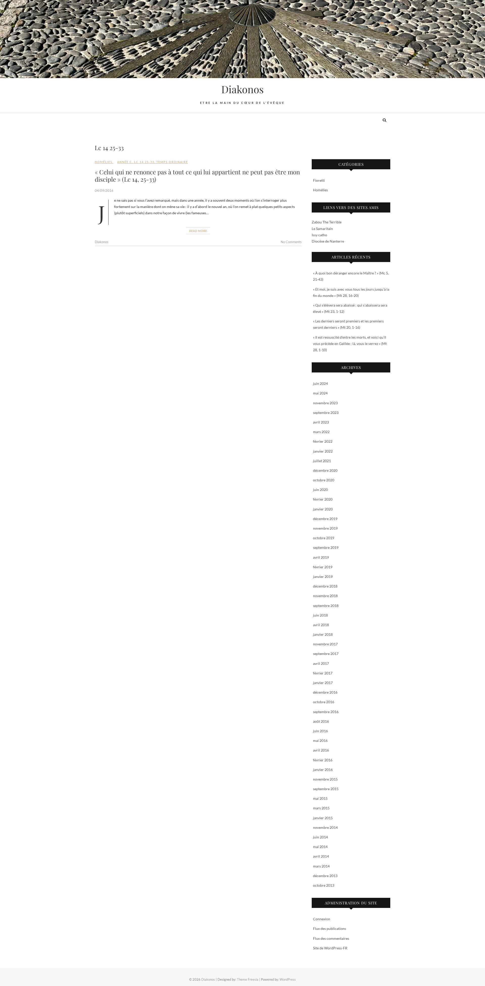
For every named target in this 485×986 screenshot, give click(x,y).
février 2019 (322, 567)
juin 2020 (320, 489)
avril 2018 (321, 625)
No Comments (291, 242)
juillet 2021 (322, 461)
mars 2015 (321, 808)
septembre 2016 (325, 712)
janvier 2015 (323, 818)
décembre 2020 (325, 470)
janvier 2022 (323, 451)
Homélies (103, 161)
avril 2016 (321, 750)
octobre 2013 (323, 885)
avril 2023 (321, 422)
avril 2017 (321, 663)
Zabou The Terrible (327, 222)
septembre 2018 (325, 605)
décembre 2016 (325, 692)
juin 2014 (320, 837)
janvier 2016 (323, 769)
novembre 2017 (325, 644)
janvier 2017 (323, 682)
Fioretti (319, 180)
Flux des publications (329, 928)
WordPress (288, 979)
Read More (198, 230)
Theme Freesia (247, 979)
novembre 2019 (325, 528)
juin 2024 (320, 383)
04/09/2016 (104, 191)
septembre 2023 (325, 412)
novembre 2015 (325, 779)
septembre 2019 (325, 547)
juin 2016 (320, 731)
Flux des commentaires (331, 938)
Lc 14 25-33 (144, 161)
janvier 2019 (323, 576)
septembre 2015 (325, 789)
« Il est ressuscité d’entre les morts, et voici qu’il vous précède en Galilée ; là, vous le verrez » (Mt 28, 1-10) (350, 343)
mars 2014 (321, 866)
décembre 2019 (325, 519)
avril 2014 (321, 856)
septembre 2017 (325, 653)
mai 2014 (320, 846)
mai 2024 (320, 393)
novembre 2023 (325, 403)
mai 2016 (320, 740)
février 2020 (322, 499)
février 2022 (322, 441)
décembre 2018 (325, 586)
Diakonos (242, 89)
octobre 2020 (323, 480)
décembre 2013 (325, 876)
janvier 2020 (323, 509)
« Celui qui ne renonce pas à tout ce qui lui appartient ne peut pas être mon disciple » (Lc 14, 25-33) (197, 175)
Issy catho (319, 235)
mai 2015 (320, 798)
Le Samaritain (322, 228)
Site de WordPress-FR (330, 948)
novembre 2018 (325, 596)
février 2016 (322, 760)
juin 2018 (320, 615)
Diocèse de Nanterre (328, 241)
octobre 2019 (323, 538)
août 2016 (321, 721)
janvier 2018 (323, 634)
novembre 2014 (325, 827)
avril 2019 (321, 557)
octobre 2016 (323, 702)
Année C (124, 161)
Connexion (321, 919)
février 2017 (322, 673)
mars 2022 (321, 432)
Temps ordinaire (172, 161)
